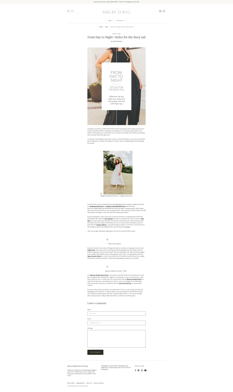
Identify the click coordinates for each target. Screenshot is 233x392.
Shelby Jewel (74, 386)
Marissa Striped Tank (134, 279)
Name (89, 309)
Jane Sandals (108, 219)
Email (89, 319)
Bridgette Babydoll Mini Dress (116, 206)
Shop (109, 21)
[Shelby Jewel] (116, 11)
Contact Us (89, 383)
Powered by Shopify (83, 386)
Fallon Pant (91, 250)
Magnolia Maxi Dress (97, 206)
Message (90, 328)
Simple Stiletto (101, 225)
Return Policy (71, 383)
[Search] (68, 11)
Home (100, 27)
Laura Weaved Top (125, 283)
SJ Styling (119, 21)
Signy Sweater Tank (94, 256)
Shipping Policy (80, 383)
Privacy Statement (99, 383)
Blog (106, 27)
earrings (127, 227)
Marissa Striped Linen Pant (99, 275)
